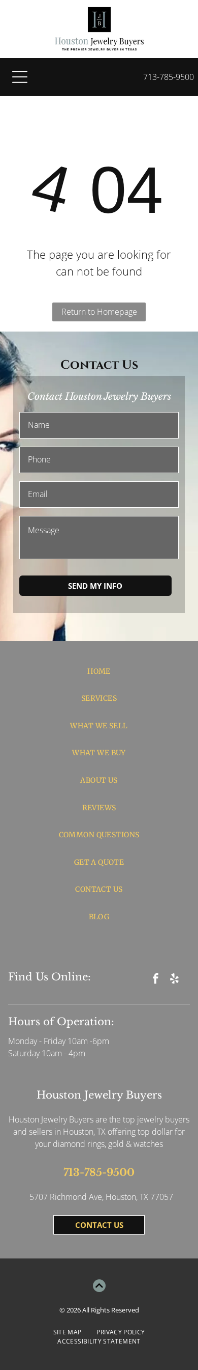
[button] (95, 586)
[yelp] (175, 980)
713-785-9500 (168, 77)
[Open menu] (19, 77)
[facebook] (156, 980)
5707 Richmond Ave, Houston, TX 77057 (101, 1196)
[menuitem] (99, 671)
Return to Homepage (99, 311)
